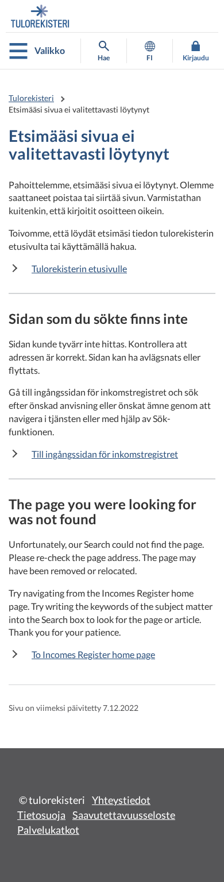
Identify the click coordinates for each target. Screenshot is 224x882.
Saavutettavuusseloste (123, 814)
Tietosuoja (41, 814)
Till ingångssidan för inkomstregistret (105, 453)
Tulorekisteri (31, 98)
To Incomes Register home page (93, 654)
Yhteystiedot (121, 800)
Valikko (49, 50)
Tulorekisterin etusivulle (79, 268)
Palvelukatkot (48, 829)
